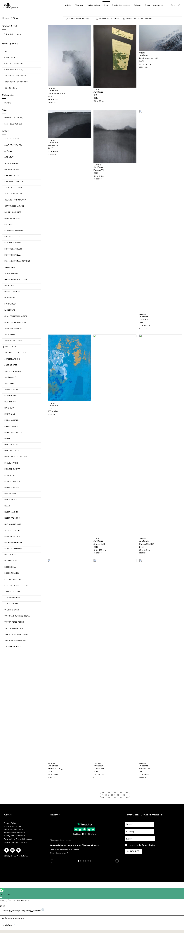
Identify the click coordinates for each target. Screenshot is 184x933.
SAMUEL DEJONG (12, 591)
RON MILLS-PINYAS (12, 579)
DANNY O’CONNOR (12, 212)
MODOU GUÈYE (11, 475)
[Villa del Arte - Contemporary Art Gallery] (10, 5)
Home (5, 18)
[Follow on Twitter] (18, 850)
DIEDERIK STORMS (12, 218)
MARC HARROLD (11, 420)
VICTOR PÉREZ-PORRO (14, 622)
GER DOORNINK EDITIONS (15, 280)
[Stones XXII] (160, 660)
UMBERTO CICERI (11, 610)
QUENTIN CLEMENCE (13, 549)
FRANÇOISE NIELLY (12, 255)
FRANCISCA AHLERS (13, 249)
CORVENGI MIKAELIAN (14, 206)
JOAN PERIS (9, 334)
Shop (106, 5)
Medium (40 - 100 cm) (13, 118)
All (5, 51)
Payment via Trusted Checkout (18, 839)
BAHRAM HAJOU (11, 169)
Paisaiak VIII (53, 145)
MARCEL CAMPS (11, 426)
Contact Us (158, 5)
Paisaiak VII (98, 170)
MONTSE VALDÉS (12, 481)
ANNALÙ (8, 151)
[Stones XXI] (114, 660)
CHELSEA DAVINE (12, 175)
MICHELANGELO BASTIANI (15, 457)
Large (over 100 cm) (13, 124)
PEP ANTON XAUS (12, 536)
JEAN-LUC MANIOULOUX (15, 322)
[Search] (179, 5)
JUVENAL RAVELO (12, 390)
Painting (7, 103)
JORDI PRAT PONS (12, 359)
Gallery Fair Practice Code (15, 842)
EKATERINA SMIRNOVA (14, 230)
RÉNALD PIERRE (11, 561)
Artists (68, 5)
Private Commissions (121, 5)
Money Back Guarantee (14, 836)
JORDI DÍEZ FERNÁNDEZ (15, 353)
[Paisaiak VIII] (69, 124)
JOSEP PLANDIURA (12, 371)
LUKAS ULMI (9, 414)
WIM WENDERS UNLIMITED (16, 634)
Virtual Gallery (94, 5)
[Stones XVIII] (114, 436)
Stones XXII (144, 769)
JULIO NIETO (9, 384)
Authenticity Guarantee (14, 833)
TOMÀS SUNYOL (11, 604)
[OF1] (114, 56)
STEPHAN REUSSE (12, 598)
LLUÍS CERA (9, 408)
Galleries (137, 5)
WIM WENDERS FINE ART (15, 640)
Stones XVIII (99, 544)
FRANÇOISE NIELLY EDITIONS (17, 261)
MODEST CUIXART (12, 469)
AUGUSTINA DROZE (13, 163)
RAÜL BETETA (10, 555)
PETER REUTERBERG (13, 542)
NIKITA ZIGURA (10, 500)
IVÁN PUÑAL (9, 310)
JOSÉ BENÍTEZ (10, 365)
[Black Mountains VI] (69, 55)
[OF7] (69, 368)
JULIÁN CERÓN (10, 377)
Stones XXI (98, 769)
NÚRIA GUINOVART (12, 524)
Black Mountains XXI (148, 58)
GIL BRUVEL (9, 286)
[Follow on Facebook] (6, 850)
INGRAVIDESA (10, 304)
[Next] (127, 795)
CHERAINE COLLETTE (13, 182)
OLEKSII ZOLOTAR (12, 530)
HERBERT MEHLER (12, 292)
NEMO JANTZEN (11, 487)
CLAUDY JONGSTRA (13, 194)
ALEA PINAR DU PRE (13, 145)
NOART (7, 506)
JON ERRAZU (10, 347)
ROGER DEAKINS (11, 573)
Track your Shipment (13, 829)
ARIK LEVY (8, 157)
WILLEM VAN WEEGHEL (14, 628)
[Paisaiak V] (160, 211)
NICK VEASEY (10, 494)
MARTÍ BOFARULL (12, 445)
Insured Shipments (12, 826)
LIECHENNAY (10, 402)
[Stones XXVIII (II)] (69, 660)
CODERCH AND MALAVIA (15, 200)
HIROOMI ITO (9, 298)
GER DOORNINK (11, 273)
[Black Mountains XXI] (160, 38)
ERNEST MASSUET (12, 237)
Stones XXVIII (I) (146, 544)
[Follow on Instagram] (12, 850)
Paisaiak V (143, 320)
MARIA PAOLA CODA (13, 432)
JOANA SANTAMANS (13, 341)
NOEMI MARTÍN (11, 512)
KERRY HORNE (10, 396)
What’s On (79, 5)
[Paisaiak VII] (114, 136)
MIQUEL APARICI (11, 463)
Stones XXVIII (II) (55, 769)
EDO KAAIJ (9, 224)
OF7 (50, 408)
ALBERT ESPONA (11, 139)
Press (147, 5)
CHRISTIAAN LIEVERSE (14, 188)
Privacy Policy (10, 823)
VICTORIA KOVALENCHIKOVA (17, 616)
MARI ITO (8, 438)
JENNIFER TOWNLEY (13, 328)
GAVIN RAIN (9, 267)
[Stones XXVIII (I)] (160, 436)
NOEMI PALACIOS (12, 518)
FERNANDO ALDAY (12, 243)
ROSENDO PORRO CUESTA (16, 585)
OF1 (95, 95)
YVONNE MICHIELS (12, 647)
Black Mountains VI (56, 93)
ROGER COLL (10, 567)
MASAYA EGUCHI (11, 451)
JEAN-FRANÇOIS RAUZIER (15, 316)
